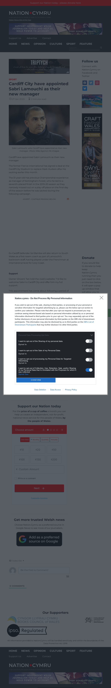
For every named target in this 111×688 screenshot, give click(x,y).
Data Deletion (40, 390)
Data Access (55, 390)
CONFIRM (36, 380)
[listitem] (55, 335)
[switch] (89, 341)
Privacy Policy (71, 390)
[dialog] (55, 344)
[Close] (102, 298)
